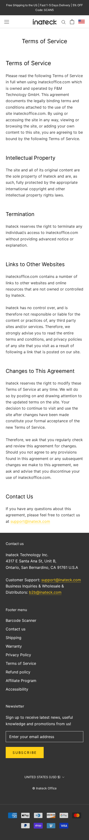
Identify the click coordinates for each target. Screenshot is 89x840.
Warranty (14, 646)
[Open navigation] (6, 22)
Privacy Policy (18, 654)
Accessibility (17, 689)
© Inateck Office (44, 788)
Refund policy (18, 672)
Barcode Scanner (21, 620)
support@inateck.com (30, 521)
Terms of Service (21, 663)
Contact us (15, 629)
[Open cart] (72, 21)
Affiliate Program (21, 680)
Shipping (13, 637)
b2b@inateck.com (45, 592)
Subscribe (25, 752)
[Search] (63, 22)
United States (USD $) (42, 777)
